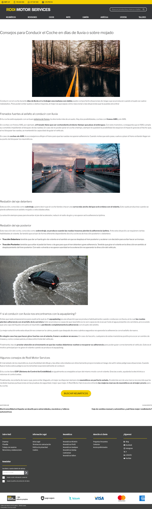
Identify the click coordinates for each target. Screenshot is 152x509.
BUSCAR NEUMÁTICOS (76, 393)
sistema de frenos (42, 119)
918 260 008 (20, 2)
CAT (9, 2)
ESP (5, 2)
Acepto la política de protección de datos (18, 481)
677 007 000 (34, 2)
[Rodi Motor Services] (28, 9)
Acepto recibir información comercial (17, 477)
